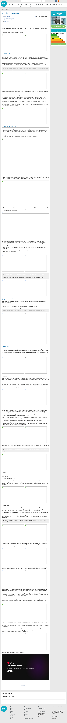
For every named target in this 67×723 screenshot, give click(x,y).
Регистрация (43, 711)
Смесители (41, 6)
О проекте (40, 706)
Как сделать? (7, 21)
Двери (26, 4)
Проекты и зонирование (9, 18)
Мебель (32, 4)
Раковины (35, 6)
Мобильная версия (42, 709)
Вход (39, 711)
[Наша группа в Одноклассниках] (58, 1)
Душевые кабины (24, 6)
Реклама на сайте (41, 708)
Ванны (17, 6)
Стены (17, 4)
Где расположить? (8, 19)
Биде (52, 6)
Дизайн (46, 4)
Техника (56, 6)
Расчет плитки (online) (28, 718)
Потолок (11, 4)
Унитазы (48, 6)
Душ (31, 6)
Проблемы (59, 4)
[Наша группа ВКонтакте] (56, 1)
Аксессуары (39, 4)
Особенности (7, 16)
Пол (22, 4)
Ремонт (52, 4)
